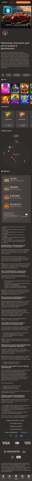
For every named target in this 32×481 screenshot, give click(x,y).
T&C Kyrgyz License (16, 423)
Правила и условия (16, 426)
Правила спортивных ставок (15, 420)
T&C (5, 218)
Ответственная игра (16, 429)
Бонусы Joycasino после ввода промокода (14, 240)
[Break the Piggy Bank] (5, 99)
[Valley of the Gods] (15, 99)
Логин (12, 2)
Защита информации (11, 432)
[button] (16, 75)
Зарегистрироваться (23, 2)
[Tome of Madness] (15, 88)
